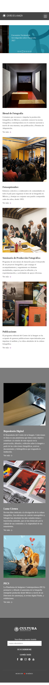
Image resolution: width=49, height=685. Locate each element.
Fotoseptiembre (10, 187)
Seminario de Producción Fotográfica (21, 257)
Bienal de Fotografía (13, 113)
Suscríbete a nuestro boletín (25, 639)
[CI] (13, 17)
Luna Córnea (11, 508)
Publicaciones (9, 331)
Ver (7, 44)
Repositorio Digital (14, 431)
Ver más (6, 132)
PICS (6, 583)
